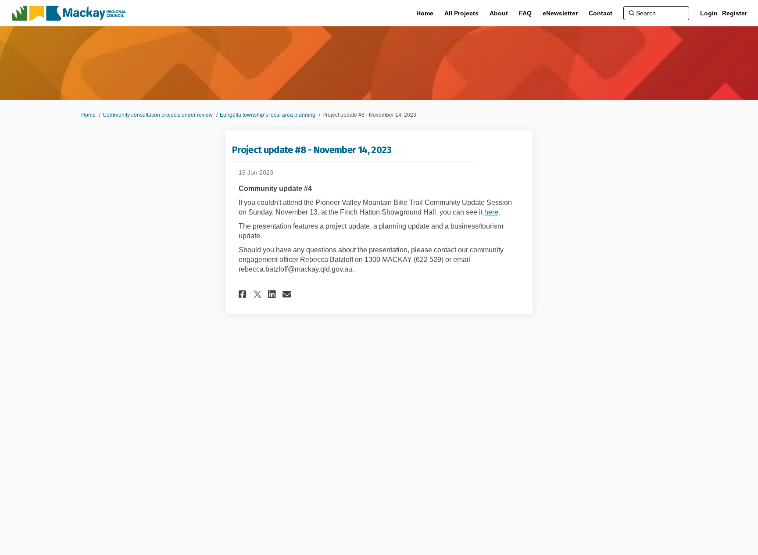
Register (734, 13)
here (491, 212)
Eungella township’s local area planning (267, 115)
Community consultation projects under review (158, 115)
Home (88, 115)
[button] (244, 294)
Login (709, 13)
